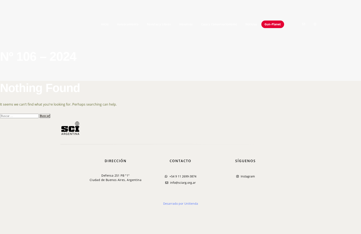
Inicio (105, 24)
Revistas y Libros (159, 24)
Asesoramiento (128, 24)
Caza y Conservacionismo (219, 24)
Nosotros (186, 24)
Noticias (251, 24)
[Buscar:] (19, 115)
